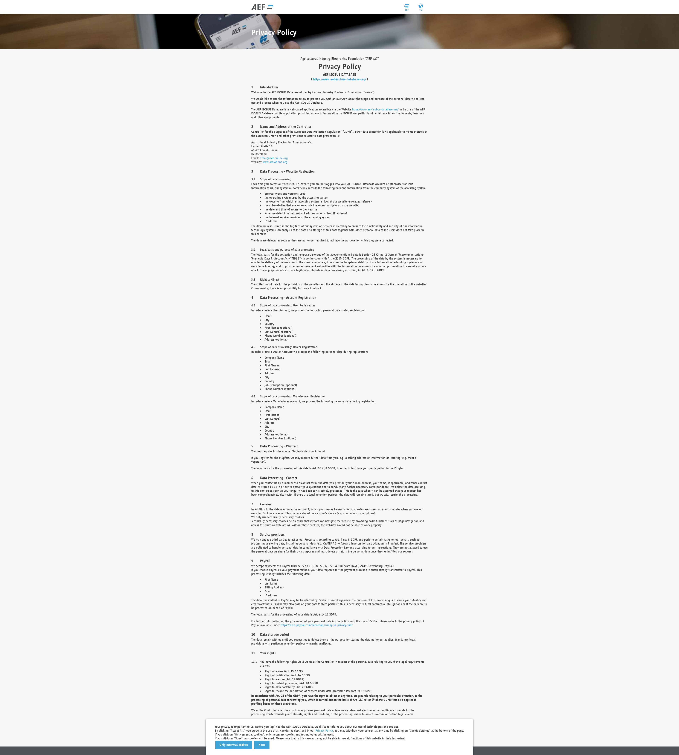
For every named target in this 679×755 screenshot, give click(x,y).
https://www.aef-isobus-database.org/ (339, 79)
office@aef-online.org (274, 158)
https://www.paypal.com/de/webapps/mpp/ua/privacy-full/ (317, 625)
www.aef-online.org (275, 162)
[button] (233, 745)
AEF (406, 10)
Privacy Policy (324, 730)
